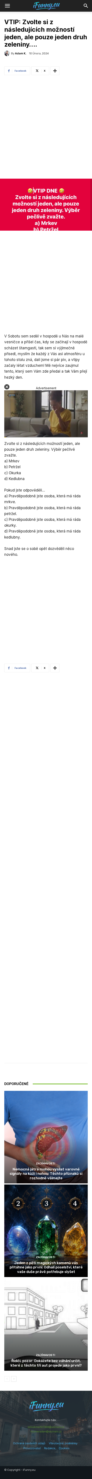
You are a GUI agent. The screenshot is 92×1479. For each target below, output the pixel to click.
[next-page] (13, 1379)
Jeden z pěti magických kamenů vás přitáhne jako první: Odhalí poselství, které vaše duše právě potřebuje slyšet (46, 1267)
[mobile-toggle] (7, 6)
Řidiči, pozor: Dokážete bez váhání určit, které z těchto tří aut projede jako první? (46, 1363)
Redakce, (51, 1448)
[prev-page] (7, 1379)
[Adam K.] (7, 53)
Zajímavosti (45, 1163)
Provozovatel (32, 1448)
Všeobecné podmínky (63, 1443)
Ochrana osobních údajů (29, 1443)
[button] (86, 6)
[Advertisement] (46, 128)
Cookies (64, 1448)
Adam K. (20, 53)
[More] (54, 70)
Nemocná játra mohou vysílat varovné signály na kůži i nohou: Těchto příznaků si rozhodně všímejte (46, 1173)
